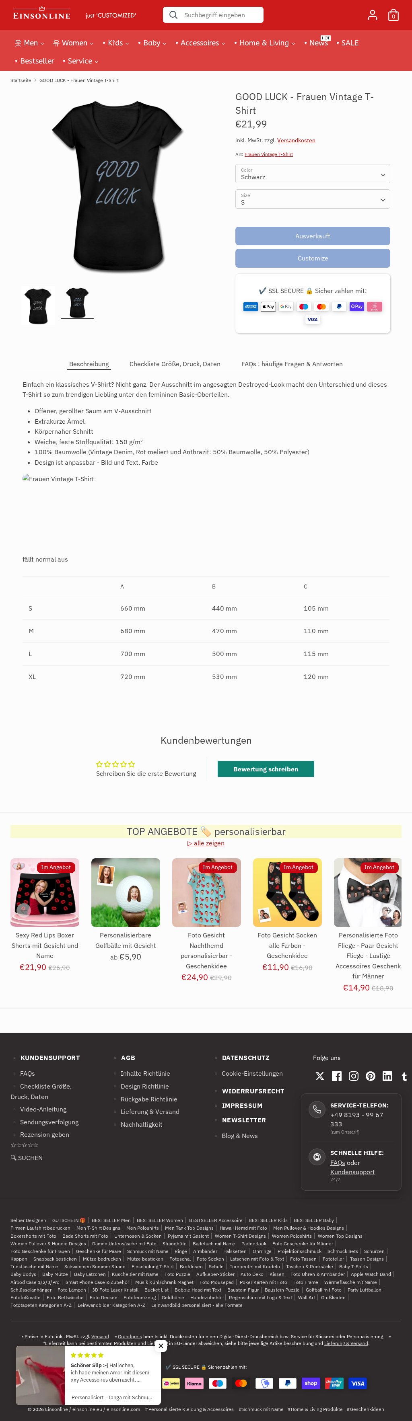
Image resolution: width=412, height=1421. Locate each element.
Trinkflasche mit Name (34, 1266)
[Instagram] (353, 1076)
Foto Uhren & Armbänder (317, 1274)
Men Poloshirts (142, 1228)
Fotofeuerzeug (140, 1297)
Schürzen (374, 1251)
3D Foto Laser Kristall (115, 1290)
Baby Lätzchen (90, 1274)
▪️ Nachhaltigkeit (137, 1124)
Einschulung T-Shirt (153, 1266)
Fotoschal (180, 1259)
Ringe (181, 1251)
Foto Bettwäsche (65, 1297)
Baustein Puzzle (282, 1290)
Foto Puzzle (177, 1274)
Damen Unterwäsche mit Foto (124, 1244)
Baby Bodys (23, 1274)
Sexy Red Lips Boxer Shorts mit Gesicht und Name (45, 945)
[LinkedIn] (387, 1076)
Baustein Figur (243, 1290)
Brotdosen (191, 1266)
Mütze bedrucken (102, 1259)
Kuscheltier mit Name (135, 1274)
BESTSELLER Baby (314, 1220)
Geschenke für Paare (98, 1251)
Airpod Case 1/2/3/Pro (35, 1282)
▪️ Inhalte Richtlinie (140, 1073)
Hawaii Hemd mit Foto (243, 1228)
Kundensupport (352, 1172)
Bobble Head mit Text (198, 1290)
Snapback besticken (55, 1259)
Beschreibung (89, 364)
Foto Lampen (72, 1290)
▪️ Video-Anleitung (38, 1109)
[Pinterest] (370, 1076)
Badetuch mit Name (214, 1244)
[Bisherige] (24, 910)
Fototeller (333, 1259)
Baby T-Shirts (353, 1266)
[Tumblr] (404, 1076)
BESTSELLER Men (111, 1220)
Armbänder (205, 1251)
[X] (320, 1076)
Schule (216, 1266)
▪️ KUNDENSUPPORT (45, 1058)
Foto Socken (210, 1259)
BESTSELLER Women (160, 1220)
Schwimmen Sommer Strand (95, 1266)
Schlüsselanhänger (31, 1290)
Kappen (18, 1259)
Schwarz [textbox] (253, 177)
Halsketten (235, 1251)
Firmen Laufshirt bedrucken (40, 1228)
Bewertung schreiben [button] (266, 769)
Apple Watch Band (371, 1274)
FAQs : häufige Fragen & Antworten (292, 364)
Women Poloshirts (292, 1236)
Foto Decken (103, 1297)
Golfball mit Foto (324, 1290)
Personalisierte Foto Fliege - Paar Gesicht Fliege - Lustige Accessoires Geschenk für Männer (368, 955)
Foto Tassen (303, 1259)
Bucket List (156, 1290)
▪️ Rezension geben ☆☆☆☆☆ (39, 1139)
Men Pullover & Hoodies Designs (308, 1228)
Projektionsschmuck (299, 1251)
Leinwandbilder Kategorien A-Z (111, 1305)
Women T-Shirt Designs (240, 1236)
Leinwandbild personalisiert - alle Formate (197, 1305)
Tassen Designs (367, 1259)
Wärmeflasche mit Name (350, 1282)
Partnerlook (253, 1244)
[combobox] (312, 173)
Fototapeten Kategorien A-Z (41, 1305)
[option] (117, 188)
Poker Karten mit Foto (263, 1282)
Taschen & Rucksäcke (309, 1266)
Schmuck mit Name (148, 1251)
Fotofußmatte (25, 1297)
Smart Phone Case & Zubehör (97, 1282)
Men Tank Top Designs (189, 1228)
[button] (161, 1346)
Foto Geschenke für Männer (302, 1244)
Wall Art (306, 1297)
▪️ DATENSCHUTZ (241, 1058)
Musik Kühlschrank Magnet (164, 1282)
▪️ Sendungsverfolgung (44, 1122)
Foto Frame (305, 1282)
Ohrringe (262, 1251)
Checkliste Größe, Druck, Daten (175, 364)
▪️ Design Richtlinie (140, 1086)
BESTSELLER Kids (268, 1220)
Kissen (277, 1274)
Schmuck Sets (343, 1251)
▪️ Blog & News (235, 1136)
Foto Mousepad (217, 1282)
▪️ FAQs (22, 1073)
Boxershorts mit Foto (33, 1236)
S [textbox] (243, 202)
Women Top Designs (340, 1236)
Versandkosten (296, 140)
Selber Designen (28, 1220)
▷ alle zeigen (206, 843)
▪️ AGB (123, 1058)
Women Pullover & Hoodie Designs (48, 1244)
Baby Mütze (55, 1274)
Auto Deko (252, 1274)
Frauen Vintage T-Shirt (269, 154)
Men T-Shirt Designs (98, 1228)
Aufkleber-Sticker (215, 1274)
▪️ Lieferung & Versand (145, 1111)
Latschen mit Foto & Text (257, 1259)
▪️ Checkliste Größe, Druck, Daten (41, 1091)
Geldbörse (173, 1297)
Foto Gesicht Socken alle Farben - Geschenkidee (287, 945)
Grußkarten (333, 1297)
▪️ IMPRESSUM (237, 1105)
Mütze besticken (145, 1259)
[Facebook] (337, 1076)
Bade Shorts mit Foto (85, 1236)
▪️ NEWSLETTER (239, 1120)
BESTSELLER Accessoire (216, 1220)
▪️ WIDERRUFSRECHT (248, 1091)
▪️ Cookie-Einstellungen (247, 1073)
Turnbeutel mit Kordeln (255, 1266)
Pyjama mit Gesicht (188, 1236)
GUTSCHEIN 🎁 (69, 1220)
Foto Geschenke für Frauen (40, 1251)
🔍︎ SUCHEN (26, 1158)
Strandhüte (175, 1244)
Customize (313, 258)
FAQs (337, 1163)
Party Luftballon (364, 1290)
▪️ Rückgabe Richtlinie (144, 1099)
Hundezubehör (206, 1297)
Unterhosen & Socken (138, 1236)
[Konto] (373, 12)
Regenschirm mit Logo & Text (260, 1297)
